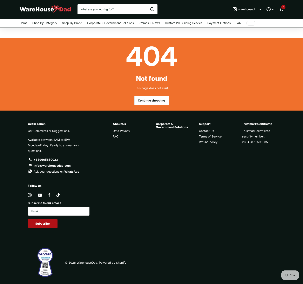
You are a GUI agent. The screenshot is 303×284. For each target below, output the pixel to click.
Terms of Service (210, 136)
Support (204, 124)
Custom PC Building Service (183, 23)
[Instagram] (30, 195)
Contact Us (206, 131)
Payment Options (219, 23)
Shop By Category (44, 23)
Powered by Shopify (112, 262)
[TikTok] (58, 195)
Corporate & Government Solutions (110, 23)
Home (23, 23)
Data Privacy (121, 131)
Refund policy (208, 142)
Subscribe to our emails (44, 203)
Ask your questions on (56, 171)
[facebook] (49, 195)
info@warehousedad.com (52, 165)
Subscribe (42, 223)
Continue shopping (151, 100)
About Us (119, 124)
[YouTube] (40, 195)
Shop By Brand (72, 23)
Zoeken (152, 9)
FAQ (238, 23)
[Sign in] (270, 9)
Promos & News (149, 23)
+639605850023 (46, 159)
